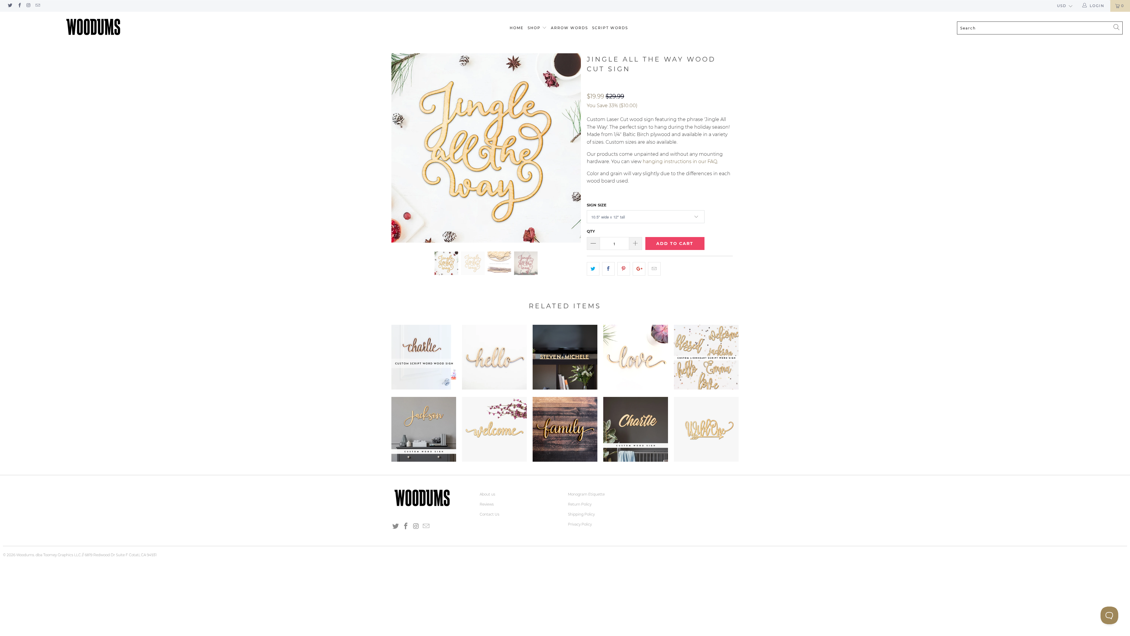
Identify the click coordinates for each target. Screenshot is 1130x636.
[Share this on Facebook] (608, 269)
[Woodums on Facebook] (18, 6)
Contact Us (489, 514)
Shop (534, 28)
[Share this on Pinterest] (623, 269)
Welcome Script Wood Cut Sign (494, 429)
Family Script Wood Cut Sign (565, 429)
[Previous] (401, 148)
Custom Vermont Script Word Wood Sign (635, 429)
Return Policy (579, 504)
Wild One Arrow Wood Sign (706, 429)
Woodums (25, 555)
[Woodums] (93, 27)
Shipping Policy (581, 514)
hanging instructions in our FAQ (680, 161)
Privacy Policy (580, 524)
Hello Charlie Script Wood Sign (494, 357)
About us (487, 494)
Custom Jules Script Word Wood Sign (423, 429)
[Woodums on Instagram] (28, 6)
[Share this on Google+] (639, 269)
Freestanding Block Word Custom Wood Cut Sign (565, 357)
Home (517, 28)
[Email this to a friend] (654, 269)
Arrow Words (569, 28)
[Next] (570, 148)
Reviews (487, 504)
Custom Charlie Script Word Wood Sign (423, 357)
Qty (591, 231)
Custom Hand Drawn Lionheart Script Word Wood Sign (706, 357)
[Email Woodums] (37, 6)
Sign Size (596, 205)
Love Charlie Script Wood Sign (635, 357)
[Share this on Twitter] (593, 269)
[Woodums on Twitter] (9, 6)
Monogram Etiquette (586, 494)
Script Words (610, 28)
